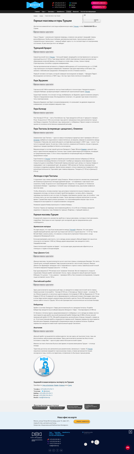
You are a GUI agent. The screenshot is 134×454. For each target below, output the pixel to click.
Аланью (62, 385)
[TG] (49, 450)
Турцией (72, 229)
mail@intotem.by (44, 397)
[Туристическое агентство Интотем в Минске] (35, 5)
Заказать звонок (99, 3)
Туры (43, 11)
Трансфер (51, 11)
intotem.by (39, 437)
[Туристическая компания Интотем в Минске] (36, 434)
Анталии (37, 140)
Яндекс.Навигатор (83, 421)
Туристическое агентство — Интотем (37, 440)
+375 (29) (60, 3)
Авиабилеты (60, 11)
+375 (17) (60, 7)
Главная (37, 11)
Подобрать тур (99, 7)
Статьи (69, 11)
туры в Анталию (47, 385)
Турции (76, 26)
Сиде (70, 385)
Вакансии (76, 11)
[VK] (61, 450)
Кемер (56, 385)
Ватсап (73, 5)
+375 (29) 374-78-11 (47, 389)
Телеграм (74, 3)
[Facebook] (57, 450)
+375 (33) (60, 5)
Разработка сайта (88, 432)
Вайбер (73, 7)
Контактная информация (88, 11)
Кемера (83, 149)
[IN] (53, 450)
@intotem (47, 391)
